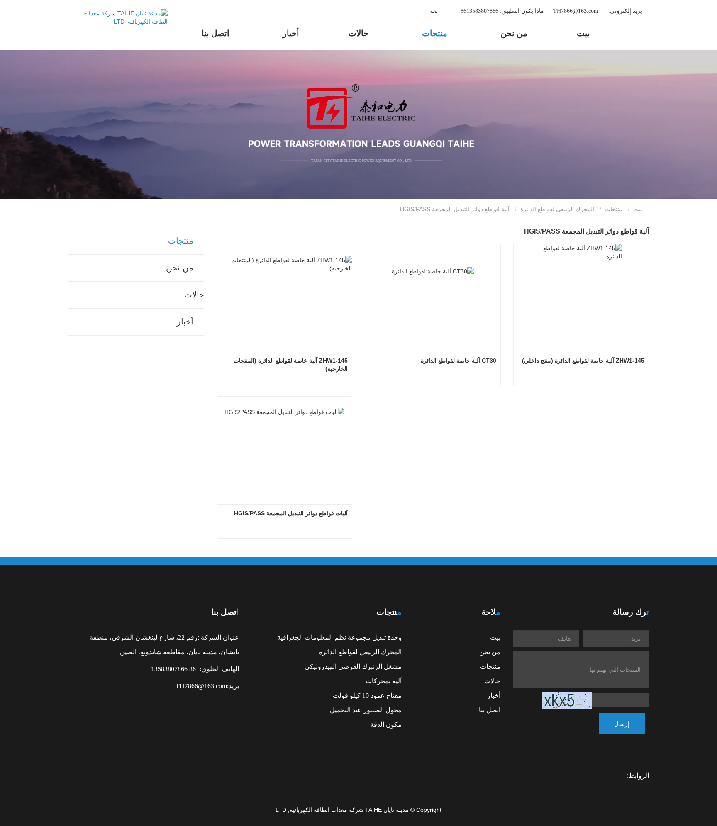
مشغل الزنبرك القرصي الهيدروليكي (353, 666)
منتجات (613, 209)
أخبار (185, 321)
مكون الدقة (386, 724)
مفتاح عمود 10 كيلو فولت (367, 695)
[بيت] (118, 25)
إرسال (621, 724)
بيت (583, 33)
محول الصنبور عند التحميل (366, 709)
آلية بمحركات (384, 680)
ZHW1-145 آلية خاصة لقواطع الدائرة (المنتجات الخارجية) (290, 364)
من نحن (179, 267)
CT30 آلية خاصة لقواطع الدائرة (458, 360)
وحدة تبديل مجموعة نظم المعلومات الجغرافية (339, 637)
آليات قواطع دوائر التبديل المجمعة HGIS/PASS (291, 513)
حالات (358, 33)
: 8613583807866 (501, 11)
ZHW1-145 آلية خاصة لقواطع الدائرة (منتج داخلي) (583, 360)
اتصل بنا (215, 33)
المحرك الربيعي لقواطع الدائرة (557, 209)
